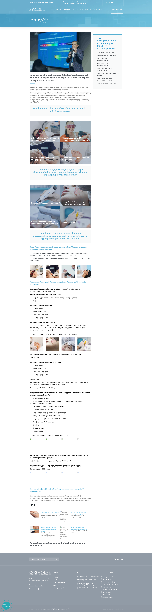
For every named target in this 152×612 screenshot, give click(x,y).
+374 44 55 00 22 (71, 3)
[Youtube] (112, 2)
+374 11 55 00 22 (81, 3)
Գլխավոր (33, 22)
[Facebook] (106, 2)
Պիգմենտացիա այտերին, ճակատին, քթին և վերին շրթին (49, 529)
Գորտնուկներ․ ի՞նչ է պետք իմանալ (88, 576)
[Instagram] (109, 2)
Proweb (121, 609)
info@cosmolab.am (75, 1)
